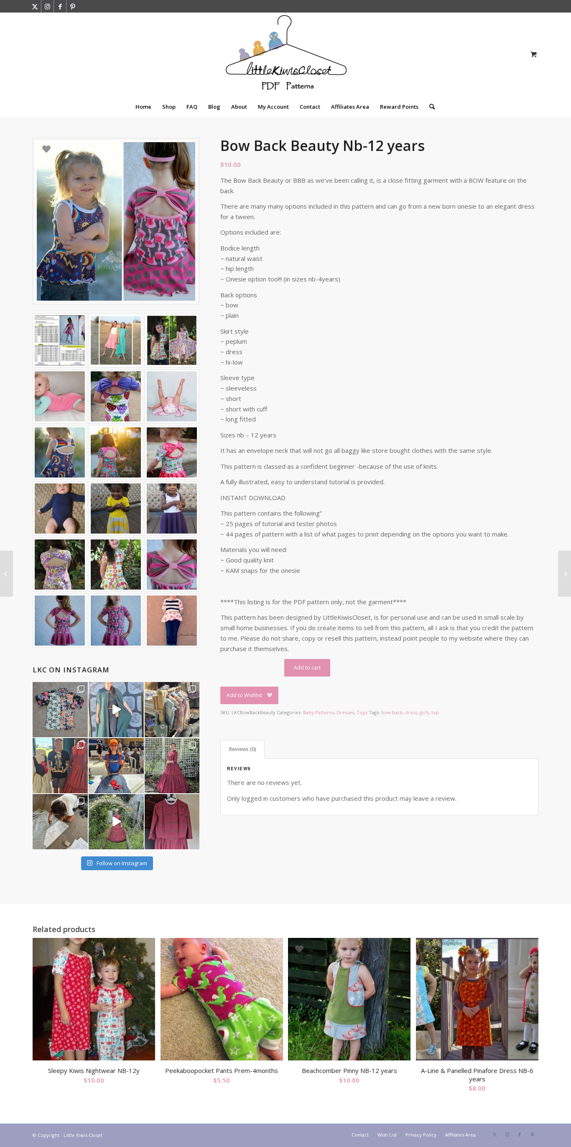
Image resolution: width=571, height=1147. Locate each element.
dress (411, 712)
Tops (362, 712)
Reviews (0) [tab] (242, 749)
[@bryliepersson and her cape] (116, 709)
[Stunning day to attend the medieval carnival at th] (172, 709)
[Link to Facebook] (60, 6)
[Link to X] (35, 6)
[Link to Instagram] (47, 6)
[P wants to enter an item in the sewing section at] (60, 821)
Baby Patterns (318, 712)
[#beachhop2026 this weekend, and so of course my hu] (60, 709)
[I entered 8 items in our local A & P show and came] (60, 765)
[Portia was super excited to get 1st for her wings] (116, 765)
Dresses (345, 712)
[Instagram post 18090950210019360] (116, 821)
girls (424, 712)
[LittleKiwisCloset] (285, 54)
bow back (392, 712)
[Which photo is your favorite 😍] (172, 765)
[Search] (429, 106)
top (435, 712)
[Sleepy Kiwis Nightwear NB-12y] (6, 574)
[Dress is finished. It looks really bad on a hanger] (172, 821)
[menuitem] (143, 106)
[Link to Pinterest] (72, 6)
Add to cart (307, 667)
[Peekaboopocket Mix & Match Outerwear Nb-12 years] (564, 574)
